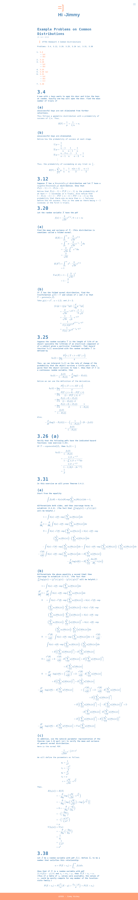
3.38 (42, 84)
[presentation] (49, 96)
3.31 (42, 74)
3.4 (41, 52)
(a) (44, 54)
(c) (44, 81)
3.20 (42, 62)
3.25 (42, 70)
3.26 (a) (44, 72)
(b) (44, 57)
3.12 (42, 60)
